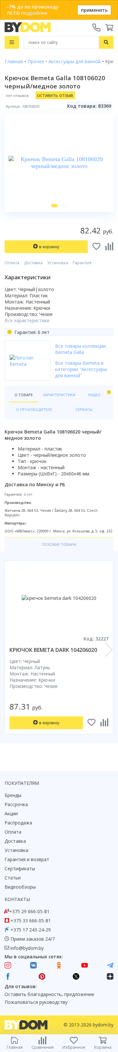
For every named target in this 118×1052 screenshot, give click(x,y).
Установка (57, 263)
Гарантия (82, 263)
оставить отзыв (55, 95)
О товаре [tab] (23, 394)
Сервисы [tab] (83, 409)
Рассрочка (16, 804)
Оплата (12, 263)
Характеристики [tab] (59, 394)
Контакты (17, 899)
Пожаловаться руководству (36, 1002)
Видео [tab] (98, 393)
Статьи (13, 878)
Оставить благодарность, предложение (49, 994)
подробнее (34, 13)
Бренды (13, 795)
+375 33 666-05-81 (30, 920)
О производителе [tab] (34, 409)
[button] (54, 205)
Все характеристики (27, 320)
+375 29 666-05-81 (29, 911)
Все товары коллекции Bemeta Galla (80, 349)
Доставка (33, 263)
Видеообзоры (20, 887)
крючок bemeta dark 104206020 (53, 650)
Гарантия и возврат (27, 859)
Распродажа (18, 823)
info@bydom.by (27, 948)
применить (94, 10)
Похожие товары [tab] (59, 544)
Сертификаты (20, 868)
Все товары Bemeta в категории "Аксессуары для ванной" (81, 369)
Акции (11, 813)
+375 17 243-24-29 (30, 930)
